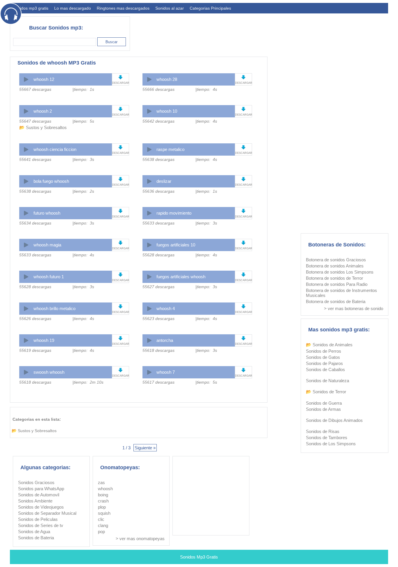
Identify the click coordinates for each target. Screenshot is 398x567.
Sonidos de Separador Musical (47, 513)
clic (101, 519)
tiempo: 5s (84, 121)
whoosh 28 (166, 79)
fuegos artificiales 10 (175, 244)
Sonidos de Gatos (323, 357)
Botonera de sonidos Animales (335, 265)
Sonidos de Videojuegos (41, 507)
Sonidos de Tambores (326, 437)
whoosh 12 (44, 79)
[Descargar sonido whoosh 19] (120, 338)
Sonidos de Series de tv (40, 525)
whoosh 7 (165, 372)
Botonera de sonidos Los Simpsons (340, 271)
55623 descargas (158, 318)
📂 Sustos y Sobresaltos (43, 127)
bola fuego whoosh (51, 181)
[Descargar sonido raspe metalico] (243, 147)
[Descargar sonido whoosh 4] (243, 306)
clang (103, 525)
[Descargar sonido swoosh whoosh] (120, 370)
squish (104, 513)
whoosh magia (47, 244)
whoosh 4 (165, 308)
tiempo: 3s (84, 159)
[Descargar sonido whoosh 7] (243, 370)
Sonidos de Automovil (38, 494)
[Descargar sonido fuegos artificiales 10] (243, 242)
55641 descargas (35, 159)
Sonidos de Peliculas (38, 519)
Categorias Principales (210, 8)
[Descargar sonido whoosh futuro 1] (120, 274)
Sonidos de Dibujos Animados (334, 420)
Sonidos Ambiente (35, 500)
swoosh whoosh (49, 372)
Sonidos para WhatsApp (41, 488)
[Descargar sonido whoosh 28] (243, 77)
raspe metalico (170, 149)
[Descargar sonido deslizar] (243, 179)
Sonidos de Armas (323, 409)
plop (102, 507)
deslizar (163, 181)
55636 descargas (158, 191)
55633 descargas (158, 223)
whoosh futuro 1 (49, 276)
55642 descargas (158, 121)
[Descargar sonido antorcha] (243, 338)
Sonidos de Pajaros (324, 363)
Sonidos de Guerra (324, 403)
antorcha (164, 340)
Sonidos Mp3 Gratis (199, 556)
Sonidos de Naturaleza (327, 380)
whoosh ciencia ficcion (55, 149)
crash (103, 500)
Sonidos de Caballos (325, 369)
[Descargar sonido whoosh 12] (120, 77)
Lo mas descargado (72, 8)
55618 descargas (158, 350)
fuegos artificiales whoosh (180, 276)
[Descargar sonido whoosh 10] (243, 109)
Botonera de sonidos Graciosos (336, 259)
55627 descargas (158, 286)
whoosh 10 (166, 111)
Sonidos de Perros (323, 351)
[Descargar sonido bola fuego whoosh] (120, 179)
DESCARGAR (120, 82)
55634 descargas (35, 223)
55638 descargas (158, 159)
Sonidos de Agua (34, 531)
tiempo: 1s (84, 89)
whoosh (105, 488)
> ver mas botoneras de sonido (353, 308)
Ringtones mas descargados (123, 8)
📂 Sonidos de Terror (326, 391)
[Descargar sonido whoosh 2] (120, 109)
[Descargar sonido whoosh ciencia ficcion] (120, 147)
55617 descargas (158, 382)
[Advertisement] (282, 31)
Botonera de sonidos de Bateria (335, 301)
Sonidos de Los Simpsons (331, 443)
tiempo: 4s (207, 89)
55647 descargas (35, 121)
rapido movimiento (173, 213)
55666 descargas (158, 89)
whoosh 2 (43, 111)
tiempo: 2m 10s (88, 382)
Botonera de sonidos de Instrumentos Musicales (341, 293)
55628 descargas (158, 255)
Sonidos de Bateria (36, 537)
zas (101, 482)
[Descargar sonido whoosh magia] (120, 242)
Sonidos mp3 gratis (30, 8)
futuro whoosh (47, 213)
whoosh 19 (44, 340)
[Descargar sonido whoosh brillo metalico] (120, 306)
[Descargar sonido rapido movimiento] (243, 211)
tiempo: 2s (84, 191)
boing (103, 494)
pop (101, 531)
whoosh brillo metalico (54, 308)
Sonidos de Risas (322, 431)
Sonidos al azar (169, 8)
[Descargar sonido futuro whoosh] (120, 211)
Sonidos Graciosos (36, 482)
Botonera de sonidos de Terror (334, 278)
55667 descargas (35, 89)
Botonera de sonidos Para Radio (336, 284)
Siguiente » (145, 447)
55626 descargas (35, 318)
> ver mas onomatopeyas (140, 538)
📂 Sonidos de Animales (329, 344)
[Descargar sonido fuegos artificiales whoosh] (243, 274)
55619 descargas (35, 350)
